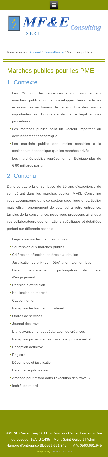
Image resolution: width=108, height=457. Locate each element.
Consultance (54, 52)
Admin (92, 439)
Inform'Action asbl (61, 451)
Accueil (35, 52)
